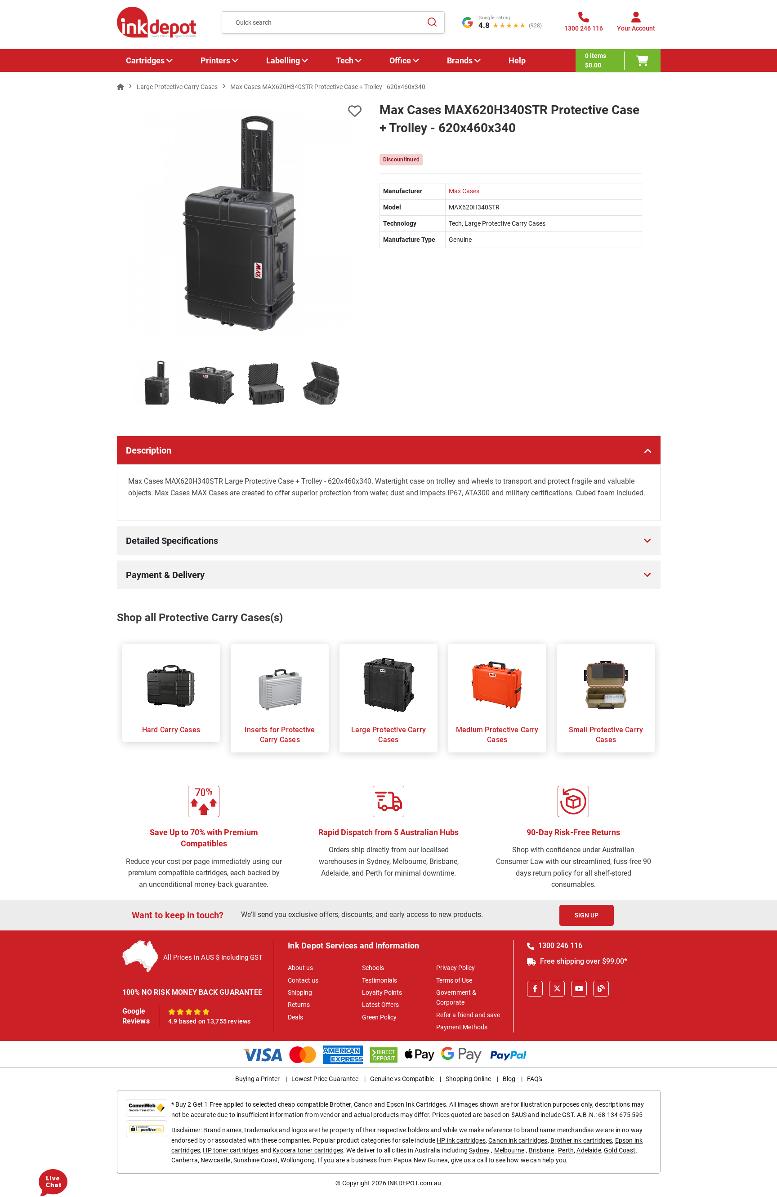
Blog (509, 1078)
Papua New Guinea (420, 1160)
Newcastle (215, 1160)
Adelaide (588, 1150)
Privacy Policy (455, 967)
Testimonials (379, 980)
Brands (460, 60)
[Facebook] (534, 988)
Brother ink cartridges (581, 1140)
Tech (344, 60)
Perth (566, 1150)
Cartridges (145, 60)
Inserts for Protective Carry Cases (280, 734)
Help (517, 60)
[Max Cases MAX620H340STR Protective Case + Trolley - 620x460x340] (239, 222)
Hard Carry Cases (171, 729)
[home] (120, 86)
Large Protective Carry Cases (388, 734)
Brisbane (541, 1150)
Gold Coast (620, 1150)
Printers (215, 60)
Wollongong (298, 1160)
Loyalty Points (382, 992)
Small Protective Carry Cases (606, 734)
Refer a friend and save (468, 1015)
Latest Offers (380, 1004)
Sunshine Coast (255, 1160)
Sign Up (586, 915)
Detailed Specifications (172, 540)
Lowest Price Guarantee (324, 1078)
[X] (556, 988)
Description (148, 450)
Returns (299, 1004)
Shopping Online (468, 1078)
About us (300, 967)
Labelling (283, 60)
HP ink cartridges (461, 1140)
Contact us (303, 980)
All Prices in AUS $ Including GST (213, 957)
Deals (295, 1017)
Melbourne (509, 1150)
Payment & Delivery (165, 575)
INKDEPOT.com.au (414, 1183)
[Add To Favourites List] (239, 111)
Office (400, 60)
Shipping (300, 992)
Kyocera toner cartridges (307, 1150)
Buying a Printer (257, 1078)
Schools (373, 967)
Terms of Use (454, 980)
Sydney (479, 1150)
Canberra (184, 1160)
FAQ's (534, 1078)
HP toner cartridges (231, 1150)
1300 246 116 (559, 945)
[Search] (432, 22)
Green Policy (379, 1017)
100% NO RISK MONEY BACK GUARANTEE (192, 992)
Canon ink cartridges (517, 1140)
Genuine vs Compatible (402, 1078)
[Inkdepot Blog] (601, 988)
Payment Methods (461, 1027)
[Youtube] (579, 988)
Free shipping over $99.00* (582, 961)
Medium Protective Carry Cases (497, 734)
